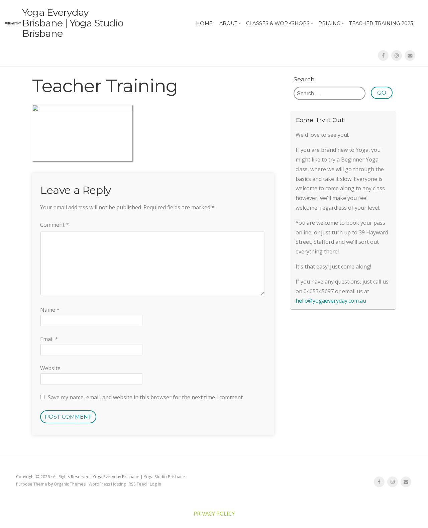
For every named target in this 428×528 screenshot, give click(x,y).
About (228, 23)
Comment (54, 224)
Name (50, 309)
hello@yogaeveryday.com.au (331, 300)
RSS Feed (138, 484)
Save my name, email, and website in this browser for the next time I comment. (146, 397)
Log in (155, 484)
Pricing (329, 23)
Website (50, 368)
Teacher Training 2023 (381, 23)
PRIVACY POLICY (214, 513)
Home (204, 23)
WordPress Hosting (107, 484)
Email (49, 339)
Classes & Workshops (278, 23)
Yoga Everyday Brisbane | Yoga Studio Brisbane (72, 22)
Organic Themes (70, 484)
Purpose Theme (31, 484)
